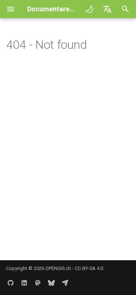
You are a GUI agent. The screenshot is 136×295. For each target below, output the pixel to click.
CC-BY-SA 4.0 (89, 268)
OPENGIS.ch (58, 268)
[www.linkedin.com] (24, 283)
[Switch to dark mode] (89, 9)
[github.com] (11, 283)
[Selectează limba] (107, 9)
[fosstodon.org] (38, 283)
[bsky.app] (51, 283)
